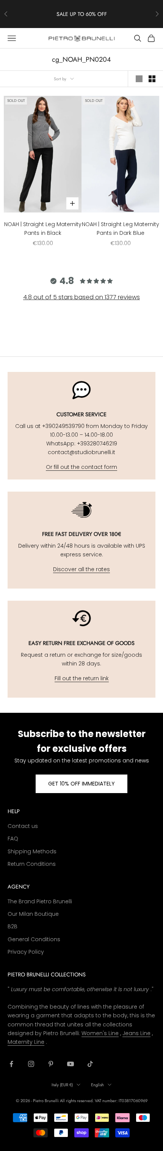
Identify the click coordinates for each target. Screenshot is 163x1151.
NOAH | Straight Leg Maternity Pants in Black (43, 228)
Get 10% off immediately (81, 783)
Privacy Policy (26, 952)
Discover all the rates (81, 569)
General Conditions (34, 939)
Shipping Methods (32, 851)
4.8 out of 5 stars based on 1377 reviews (81, 297)
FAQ (13, 838)
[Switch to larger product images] (139, 79)
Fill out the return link (82, 678)
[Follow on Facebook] (11, 1064)
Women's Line (100, 1033)
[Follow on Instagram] (31, 1064)
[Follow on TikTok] (90, 1064)
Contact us (23, 826)
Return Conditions (32, 864)
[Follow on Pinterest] (51, 1064)
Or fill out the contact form (81, 467)
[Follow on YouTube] (70, 1064)
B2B (12, 926)
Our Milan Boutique (33, 914)
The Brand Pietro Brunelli (40, 901)
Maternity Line (26, 1042)
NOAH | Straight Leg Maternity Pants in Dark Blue (120, 228)
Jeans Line (136, 1033)
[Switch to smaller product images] (152, 79)
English (97, 1085)
